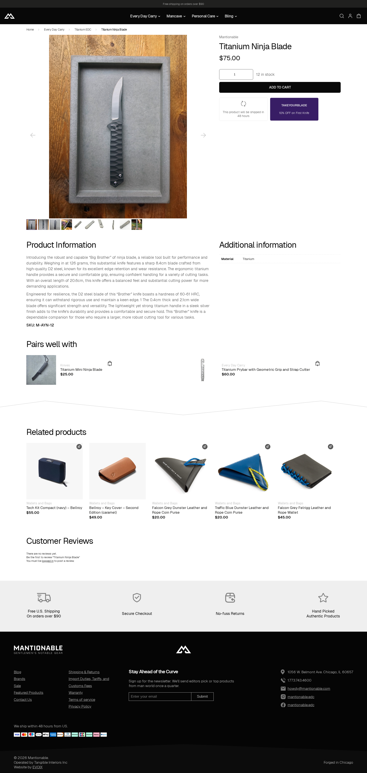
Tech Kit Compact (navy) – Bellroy (54, 507)
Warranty (76, 692)
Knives (65, 365)
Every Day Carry (143, 16)
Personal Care (203, 16)
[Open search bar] (341, 16)
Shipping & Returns (84, 672)
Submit (202, 696)
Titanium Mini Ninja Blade (81, 369)
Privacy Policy (80, 706)
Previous (32, 135)
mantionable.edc (291, 696)
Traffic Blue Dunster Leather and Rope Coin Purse (242, 510)
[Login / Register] (350, 16)
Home (30, 29)
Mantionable (228, 37)
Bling (229, 16)
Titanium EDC (83, 29)
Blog (17, 672)
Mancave (174, 16)
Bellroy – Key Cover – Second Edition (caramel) (113, 510)
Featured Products (28, 692)
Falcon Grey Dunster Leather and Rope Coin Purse (179, 510)
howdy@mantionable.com (309, 688)
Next (203, 135)
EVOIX (37, 767)
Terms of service (82, 699)
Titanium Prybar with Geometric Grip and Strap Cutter (266, 369)
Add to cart (280, 87)
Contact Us (23, 699)
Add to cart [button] (317, 363)
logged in (48, 561)
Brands (19, 678)
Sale (17, 685)
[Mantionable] (9, 16)
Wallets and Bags (39, 503)
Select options (110, 363)
